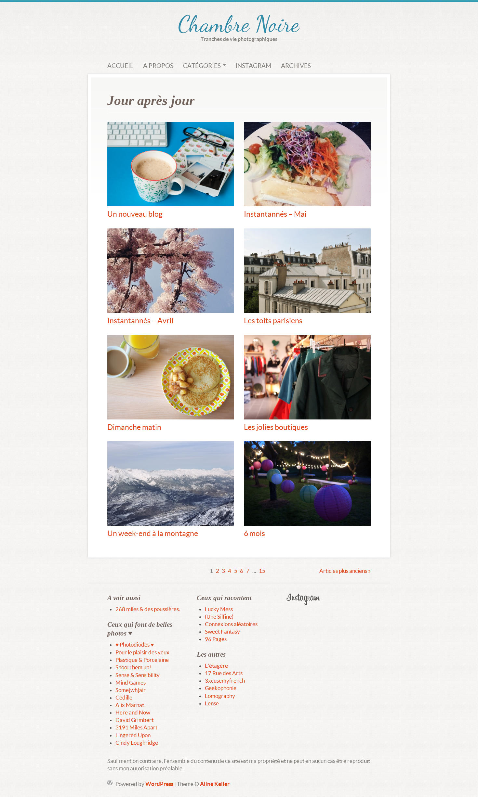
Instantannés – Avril (140, 320)
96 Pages (216, 639)
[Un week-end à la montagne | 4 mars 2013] (170, 483)
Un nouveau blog (135, 213)
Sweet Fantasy (222, 631)
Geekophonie (220, 688)
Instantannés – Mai (275, 213)
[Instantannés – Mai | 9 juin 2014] (307, 164)
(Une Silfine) (219, 616)
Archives (296, 65)
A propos (158, 65)
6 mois (254, 533)
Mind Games (130, 682)
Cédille (123, 697)
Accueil (120, 65)
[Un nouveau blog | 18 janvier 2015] (170, 164)
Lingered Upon (133, 735)
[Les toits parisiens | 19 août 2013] (307, 270)
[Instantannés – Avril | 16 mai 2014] (170, 270)
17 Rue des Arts (224, 673)
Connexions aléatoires (231, 624)
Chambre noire (239, 25)
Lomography (220, 696)
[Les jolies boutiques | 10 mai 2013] (307, 377)
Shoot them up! (133, 667)
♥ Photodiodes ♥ (134, 644)
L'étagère (216, 665)
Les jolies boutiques (276, 426)
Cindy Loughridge (136, 742)
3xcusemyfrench (225, 680)
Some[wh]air (130, 690)
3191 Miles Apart (136, 727)
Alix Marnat (129, 705)
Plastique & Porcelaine (142, 660)
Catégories (202, 65)
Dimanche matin (134, 426)
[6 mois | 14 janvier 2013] (307, 483)
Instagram (253, 65)
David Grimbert (134, 720)
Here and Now (132, 712)
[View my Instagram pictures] (328, 599)
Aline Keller (215, 784)
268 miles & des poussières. (147, 609)
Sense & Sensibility (137, 675)
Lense (212, 703)
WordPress (159, 784)
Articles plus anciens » (345, 570)
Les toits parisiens (273, 320)
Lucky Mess (219, 609)
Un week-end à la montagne (152, 533)
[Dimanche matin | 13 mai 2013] (170, 377)
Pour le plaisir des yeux (142, 652)
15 (262, 570)
